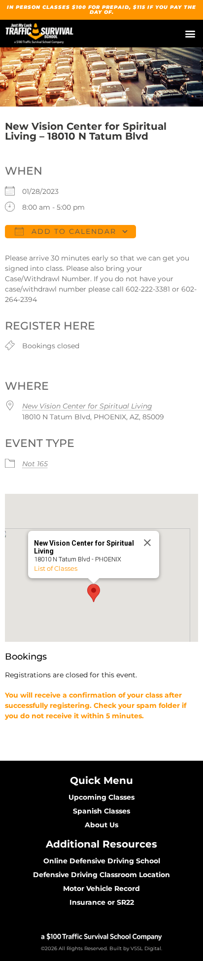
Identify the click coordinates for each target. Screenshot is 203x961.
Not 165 (35, 463)
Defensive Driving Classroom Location (101, 874)
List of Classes (55, 568)
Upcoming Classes (101, 797)
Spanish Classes (101, 811)
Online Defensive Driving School (101, 860)
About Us (101, 824)
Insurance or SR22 (101, 902)
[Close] (147, 542)
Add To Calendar (72, 231)
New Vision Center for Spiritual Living (87, 406)
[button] (190, 34)
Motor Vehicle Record (101, 888)
